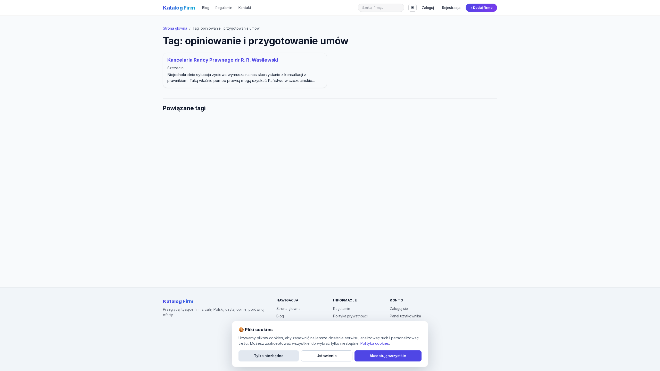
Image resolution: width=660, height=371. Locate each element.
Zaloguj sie (399, 309)
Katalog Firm (179, 8)
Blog (205, 8)
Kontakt (244, 8)
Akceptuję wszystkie (388, 356)
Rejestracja (451, 8)
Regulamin (224, 8)
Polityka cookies (374, 343)
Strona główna (175, 28)
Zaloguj (428, 8)
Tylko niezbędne (269, 356)
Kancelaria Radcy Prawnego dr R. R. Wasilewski (222, 60)
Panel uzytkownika (405, 316)
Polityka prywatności (350, 316)
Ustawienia (327, 356)
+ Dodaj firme (481, 8)
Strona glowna (288, 309)
